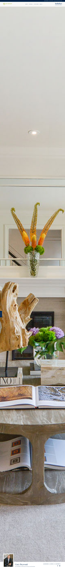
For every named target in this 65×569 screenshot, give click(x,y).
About (26, 4)
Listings (30, 4)
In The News (36, 4)
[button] (57, 565)
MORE (41, 4)
